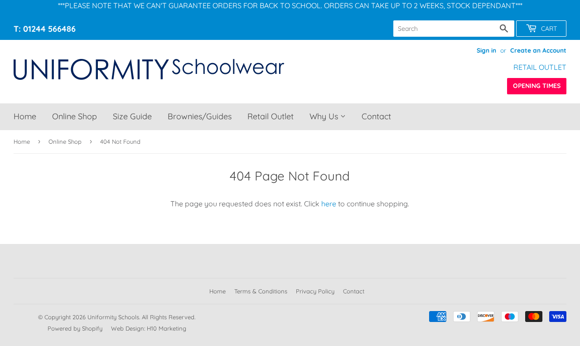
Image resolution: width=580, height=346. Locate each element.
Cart (548, 28)
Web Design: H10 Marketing (148, 328)
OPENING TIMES (537, 86)
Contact (376, 116)
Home (25, 116)
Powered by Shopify (75, 328)
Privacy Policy (315, 291)
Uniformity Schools (113, 317)
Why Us (324, 116)
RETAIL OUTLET (539, 67)
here (328, 203)
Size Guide (132, 116)
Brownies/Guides (200, 116)
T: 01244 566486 (45, 29)
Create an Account (538, 50)
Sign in (486, 50)
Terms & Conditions (260, 291)
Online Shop (74, 116)
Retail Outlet (270, 116)
